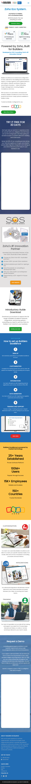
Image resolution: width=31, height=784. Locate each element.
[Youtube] (4, 776)
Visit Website (15, 282)
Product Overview (5, 766)
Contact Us (4, 771)
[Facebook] (2, 776)
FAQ (2, 769)
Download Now (15, 329)
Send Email (5, 759)
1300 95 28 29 (6, 757)
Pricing (2, 768)
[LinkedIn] (6, 776)
